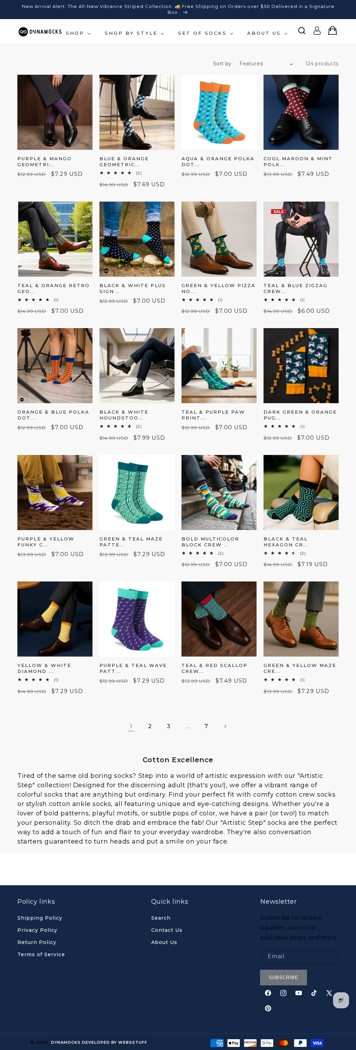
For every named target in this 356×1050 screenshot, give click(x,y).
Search (161, 918)
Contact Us (167, 930)
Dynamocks (66, 1042)
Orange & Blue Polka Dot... (53, 415)
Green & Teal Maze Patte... (131, 541)
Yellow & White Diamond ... (44, 668)
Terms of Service (41, 954)
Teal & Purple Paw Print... (213, 415)
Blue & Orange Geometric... (124, 161)
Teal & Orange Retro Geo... (53, 288)
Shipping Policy (39, 918)
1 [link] (131, 726)
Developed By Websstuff (114, 1042)
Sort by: (223, 63)
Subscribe (283, 977)
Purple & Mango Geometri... (44, 161)
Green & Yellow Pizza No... (218, 288)
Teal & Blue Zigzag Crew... (295, 288)
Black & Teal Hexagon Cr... (286, 541)
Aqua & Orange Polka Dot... (217, 161)
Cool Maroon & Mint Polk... (298, 161)
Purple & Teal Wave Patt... (133, 668)
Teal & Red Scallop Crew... (214, 668)
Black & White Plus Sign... (132, 288)
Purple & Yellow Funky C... (45, 541)
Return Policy (36, 942)
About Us (164, 942)
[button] (78, 33)
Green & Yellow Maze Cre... (300, 668)
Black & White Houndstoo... (123, 415)
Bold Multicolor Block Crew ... (210, 541)
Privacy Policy (37, 930)
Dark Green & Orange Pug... (300, 415)
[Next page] (225, 726)
